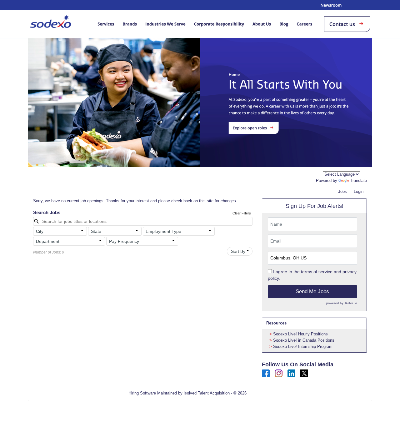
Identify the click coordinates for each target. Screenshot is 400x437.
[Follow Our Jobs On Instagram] (278, 373)
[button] (60, 231)
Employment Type (163, 231)
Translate (358, 180)
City (39, 231)
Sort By (238, 251)
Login (358, 191)
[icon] (82, 231)
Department (47, 241)
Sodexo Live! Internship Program (302, 346)
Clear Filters (241, 213)
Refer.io (351, 303)
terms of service (316, 271)
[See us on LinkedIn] (291, 373)
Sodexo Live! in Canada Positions (303, 340)
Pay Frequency (124, 241)
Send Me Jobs (312, 291)
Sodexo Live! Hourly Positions (300, 334)
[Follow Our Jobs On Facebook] (266, 373)
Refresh (265, 393)
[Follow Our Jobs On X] (304, 373)
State (96, 231)
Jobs (342, 191)
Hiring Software (142, 393)
